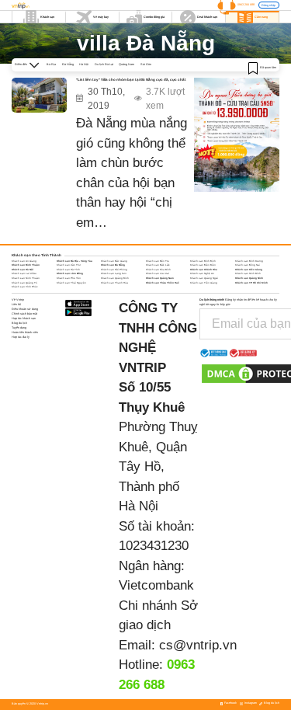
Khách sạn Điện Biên (203, 264)
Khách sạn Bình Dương (249, 261)
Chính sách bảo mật (24, 313)
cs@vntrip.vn (198, 645)
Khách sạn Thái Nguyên (71, 282)
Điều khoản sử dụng (25, 309)
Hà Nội (83, 64)
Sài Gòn (145, 64)
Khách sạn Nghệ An (202, 273)
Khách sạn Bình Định (203, 261)
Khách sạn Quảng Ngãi (204, 278)
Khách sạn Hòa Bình (158, 269)
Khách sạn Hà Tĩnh (68, 269)
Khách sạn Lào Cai (157, 273)
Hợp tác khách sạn (24, 318)
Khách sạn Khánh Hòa (203, 269)
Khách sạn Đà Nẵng (113, 264)
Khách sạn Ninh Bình (248, 273)
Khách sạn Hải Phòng (114, 269)
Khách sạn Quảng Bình (115, 278)
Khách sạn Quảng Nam (160, 278)
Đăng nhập (268, 5)
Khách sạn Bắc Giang (114, 261)
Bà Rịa (51, 64)
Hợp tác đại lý (20, 337)
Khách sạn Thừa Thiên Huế (162, 282)
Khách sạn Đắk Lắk (158, 264)
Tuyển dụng (19, 327)
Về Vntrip (18, 299)
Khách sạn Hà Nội (22, 269)
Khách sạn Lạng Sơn (113, 273)
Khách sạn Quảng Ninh (249, 278)
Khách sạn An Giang (24, 261)
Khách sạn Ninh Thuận (26, 278)
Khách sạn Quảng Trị (24, 282)
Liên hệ (16, 304)
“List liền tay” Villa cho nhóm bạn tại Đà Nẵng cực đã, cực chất (131, 80)
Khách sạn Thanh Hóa (114, 282)
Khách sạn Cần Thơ (69, 264)
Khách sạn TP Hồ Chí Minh (251, 282)
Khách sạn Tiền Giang (203, 282)
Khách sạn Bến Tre (157, 261)
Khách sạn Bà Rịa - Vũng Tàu (74, 261)
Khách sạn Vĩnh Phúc (25, 286)
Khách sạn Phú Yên (69, 278)
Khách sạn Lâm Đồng (70, 273)
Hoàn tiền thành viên (25, 332)
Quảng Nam (126, 64)
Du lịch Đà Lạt (104, 64)
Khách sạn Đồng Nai (247, 264)
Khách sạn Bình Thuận (26, 264)
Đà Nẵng (68, 64)
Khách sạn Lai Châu (24, 273)
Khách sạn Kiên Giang (248, 269)
